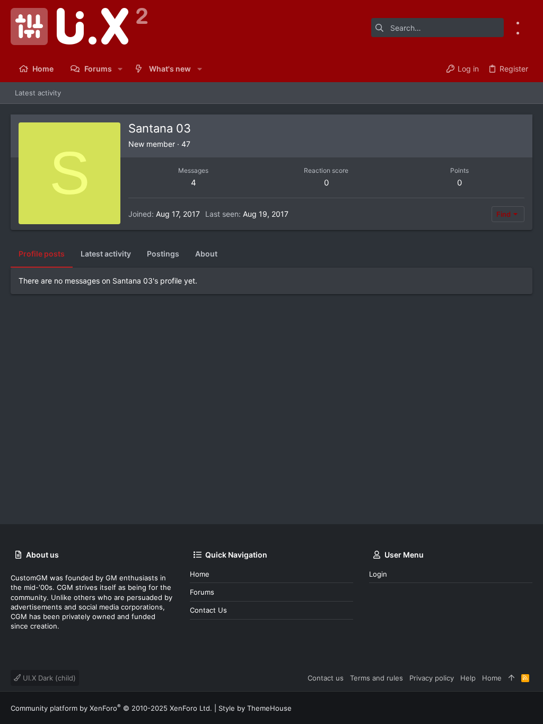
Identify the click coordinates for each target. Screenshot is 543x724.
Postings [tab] (163, 253)
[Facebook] (528, 22)
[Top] (511, 678)
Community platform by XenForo (111, 708)
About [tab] (206, 253)
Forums (202, 592)
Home (199, 574)
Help (468, 678)
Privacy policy (431, 678)
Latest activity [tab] (106, 253)
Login (378, 574)
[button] (120, 69)
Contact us (208, 610)
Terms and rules (376, 678)
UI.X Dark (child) (48, 678)
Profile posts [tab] (42, 253)
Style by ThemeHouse (255, 708)
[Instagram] (528, 32)
